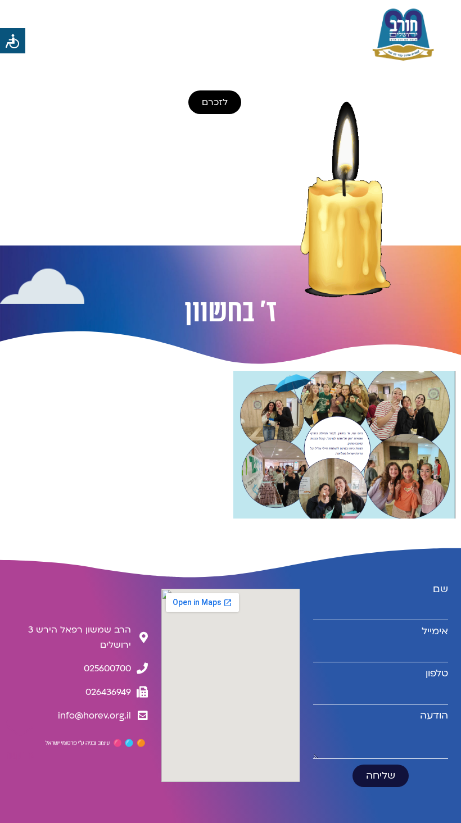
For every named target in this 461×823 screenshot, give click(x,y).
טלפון (437, 673)
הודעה (434, 715)
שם (440, 589)
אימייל (435, 631)
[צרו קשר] (20, 730)
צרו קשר (20, 755)
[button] (115, 34)
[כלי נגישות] (12, 40)
